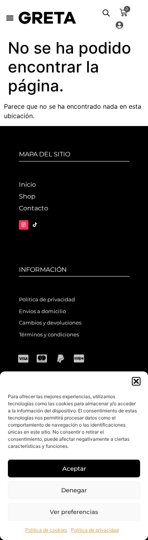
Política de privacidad (95, 530)
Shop (27, 196)
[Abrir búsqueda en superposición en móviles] (106, 12)
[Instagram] (23, 225)
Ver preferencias (74, 512)
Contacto (33, 208)
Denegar (74, 490)
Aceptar (74, 468)
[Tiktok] (35, 225)
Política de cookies (46, 530)
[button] (136, 381)
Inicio (27, 184)
